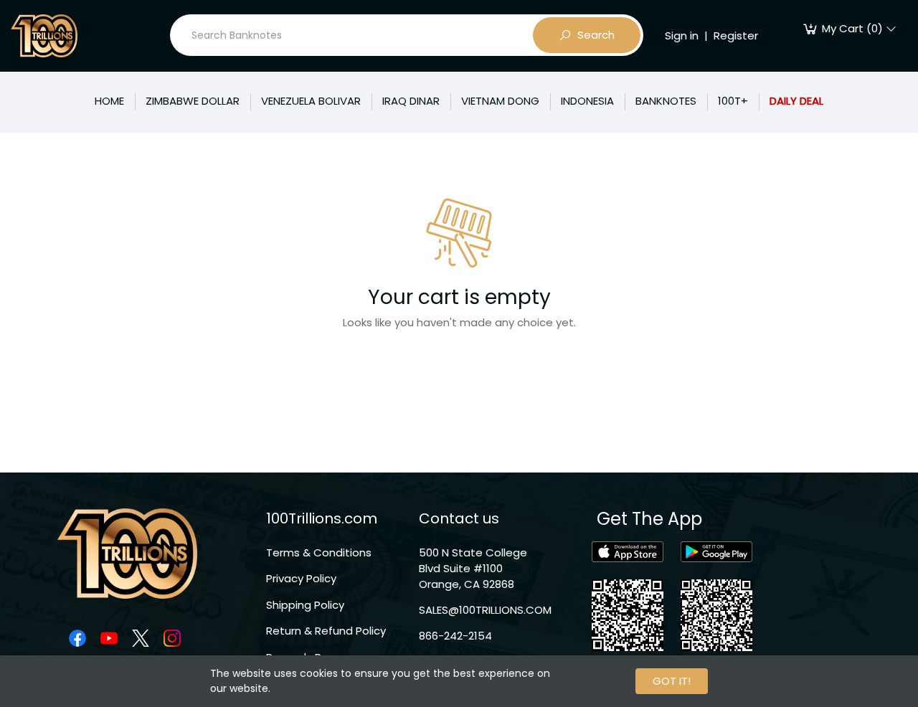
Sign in (682, 35)
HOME (109, 100)
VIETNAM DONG (500, 100)
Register (736, 35)
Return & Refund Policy (326, 630)
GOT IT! (672, 680)
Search (596, 34)
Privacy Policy (301, 578)
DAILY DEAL (796, 100)
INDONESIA (587, 100)
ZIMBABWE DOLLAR (193, 100)
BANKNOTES (665, 100)
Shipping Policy (305, 604)
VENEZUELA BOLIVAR (311, 100)
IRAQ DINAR (411, 100)
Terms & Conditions (319, 552)
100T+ (733, 100)
